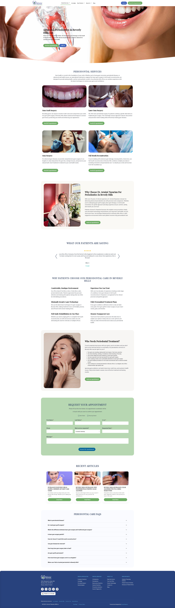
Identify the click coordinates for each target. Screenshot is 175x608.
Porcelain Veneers (82, 583)
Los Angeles (55, 601)
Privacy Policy (82, 604)
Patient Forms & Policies (127, 582)
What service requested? (82, 428)
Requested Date (107, 428)
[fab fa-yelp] (53, 589)
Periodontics (95, 581)
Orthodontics (95, 579)
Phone (48, 428)
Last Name (78, 420)
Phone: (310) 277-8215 (46, 584)
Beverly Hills (61, 601)
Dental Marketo (124, 604)
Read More (59, 499)
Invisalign (73, 3)
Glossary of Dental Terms (128, 584)
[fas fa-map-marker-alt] (57, 589)
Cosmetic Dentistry (82, 579)
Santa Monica (75, 601)
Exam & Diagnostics (97, 589)
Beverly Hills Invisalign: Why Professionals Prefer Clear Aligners (86, 489)
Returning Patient (92, 415)
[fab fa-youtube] (49, 589)
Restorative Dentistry (97, 583)
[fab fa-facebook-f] (42, 589)
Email (104, 420)
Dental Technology (111, 583)
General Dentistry (96, 585)
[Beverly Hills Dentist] (57, 577)
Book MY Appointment (50, 123)
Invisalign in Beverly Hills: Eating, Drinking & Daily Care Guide (58, 489)
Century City (68, 601)
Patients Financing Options (126, 580)
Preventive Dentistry (97, 587)
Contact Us (109, 585)
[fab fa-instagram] (46, 589)
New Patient (82, 415)
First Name (50, 420)
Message (49, 436)
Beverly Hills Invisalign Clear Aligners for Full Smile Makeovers (115, 489)
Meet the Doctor (111, 579)
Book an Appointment (51, 45)
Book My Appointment (135, 3)
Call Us (124, 3)
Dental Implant (81, 585)
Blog (94, 3)
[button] (57, 257)
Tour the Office (110, 581)
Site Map (75, 604)
